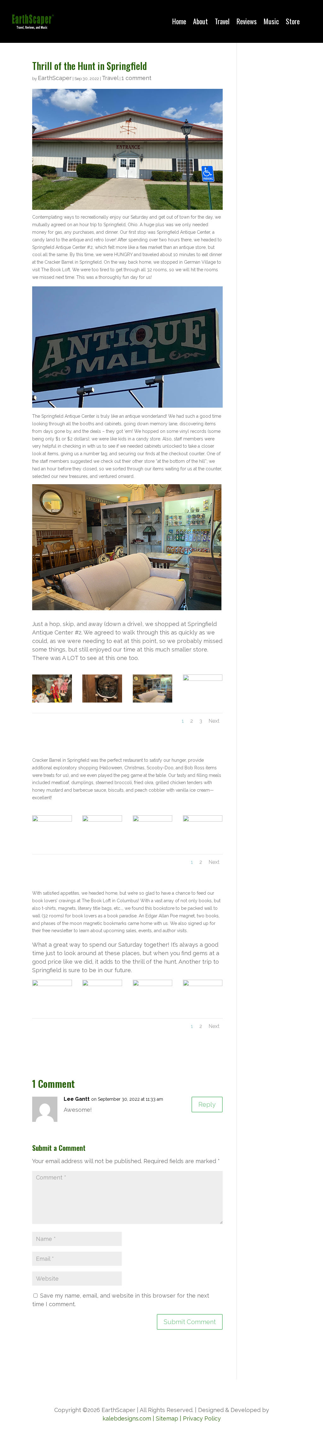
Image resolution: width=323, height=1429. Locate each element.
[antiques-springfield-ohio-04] (52, 698)
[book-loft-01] (102, 1003)
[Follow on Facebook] (136, 1391)
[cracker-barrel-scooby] (102, 839)
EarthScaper (55, 78)
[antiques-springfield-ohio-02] (153, 698)
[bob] (52, 839)
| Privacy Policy (200, 1418)
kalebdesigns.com (127, 1418)
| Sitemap (164, 1418)
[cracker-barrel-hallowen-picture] (203, 839)
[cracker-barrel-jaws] (203, 1003)
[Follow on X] (149, 1391)
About (200, 21)
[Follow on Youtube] (174, 1391)
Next (214, 721)
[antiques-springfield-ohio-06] (203, 698)
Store (293, 21)
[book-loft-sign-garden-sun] (153, 1003)
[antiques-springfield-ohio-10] (102, 698)
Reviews (247, 21)
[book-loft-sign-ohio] (52, 1003)
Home (179, 21)
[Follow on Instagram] (161, 1391)
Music (271, 21)
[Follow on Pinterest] (187, 1391)
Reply (207, 1104)
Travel (222, 21)
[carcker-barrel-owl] (153, 839)
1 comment (136, 78)
